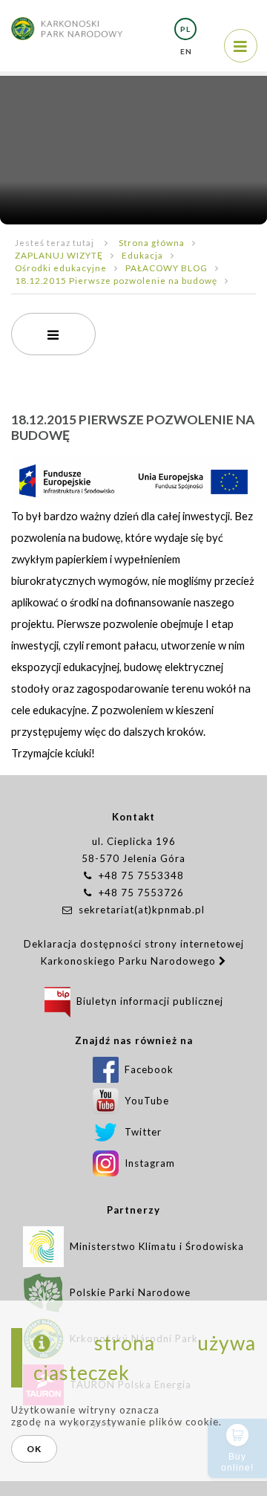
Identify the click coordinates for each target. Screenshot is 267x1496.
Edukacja (142, 255)
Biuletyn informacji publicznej (146, 1001)
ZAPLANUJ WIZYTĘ (59, 255)
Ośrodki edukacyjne (61, 267)
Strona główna (152, 242)
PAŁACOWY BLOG (166, 267)
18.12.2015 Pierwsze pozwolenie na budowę (116, 280)
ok (34, 1448)
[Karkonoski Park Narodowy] (66, 21)
